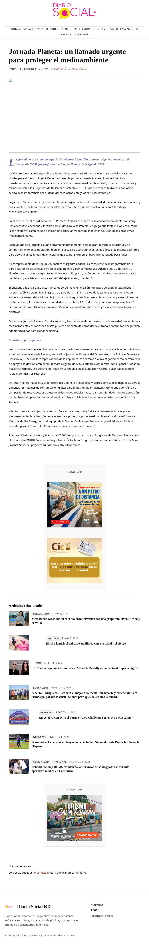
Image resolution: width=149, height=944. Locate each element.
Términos (108, 915)
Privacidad (96, 915)
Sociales (53, 638)
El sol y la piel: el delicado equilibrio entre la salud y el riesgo (86, 643)
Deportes (46, 712)
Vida (13, 68)
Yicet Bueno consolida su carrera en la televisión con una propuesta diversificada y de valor (86, 620)
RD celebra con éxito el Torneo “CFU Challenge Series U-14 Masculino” (86, 717)
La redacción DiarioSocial (68, 68)
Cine (38, 663)
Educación (40, 687)
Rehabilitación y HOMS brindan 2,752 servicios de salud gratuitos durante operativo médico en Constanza (80, 768)
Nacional (60, 761)
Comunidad (41, 761)
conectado (43, 872)
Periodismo (41, 613)
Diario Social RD (34, 906)
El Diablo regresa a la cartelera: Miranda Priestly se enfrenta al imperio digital (86, 668)
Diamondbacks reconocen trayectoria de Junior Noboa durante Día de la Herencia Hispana (86, 744)
